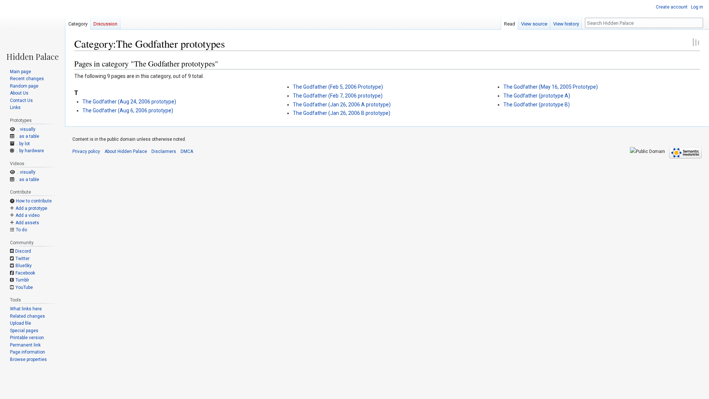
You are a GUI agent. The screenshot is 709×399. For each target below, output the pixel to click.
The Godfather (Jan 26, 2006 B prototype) (341, 113)
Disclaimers (163, 151)
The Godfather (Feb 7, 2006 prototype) (338, 96)
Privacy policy (86, 151)
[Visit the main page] (32, 30)
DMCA (187, 151)
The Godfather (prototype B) (536, 105)
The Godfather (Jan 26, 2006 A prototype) (342, 105)
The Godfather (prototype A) (536, 96)
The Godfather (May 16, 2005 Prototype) (550, 87)
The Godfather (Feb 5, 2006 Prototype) (338, 87)
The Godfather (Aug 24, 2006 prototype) (129, 102)
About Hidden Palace (126, 151)
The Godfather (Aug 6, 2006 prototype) (127, 110)
